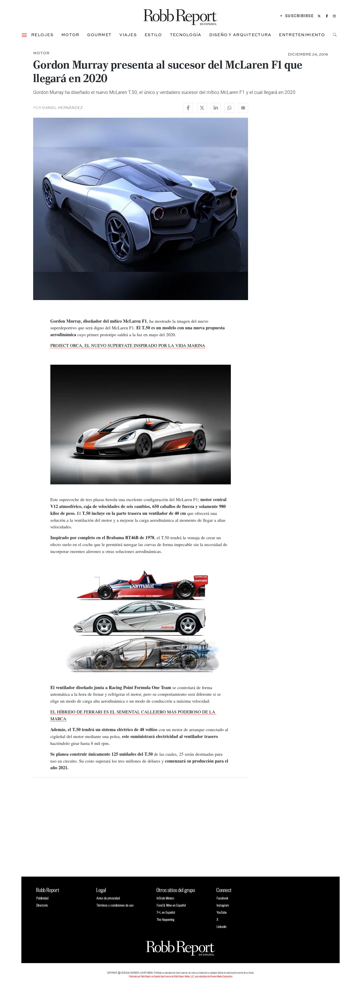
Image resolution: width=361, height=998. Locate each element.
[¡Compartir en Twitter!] (202, 108)
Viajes (128, 34)
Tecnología (185, 34)
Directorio (42, 905)
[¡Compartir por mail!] (243, 108)
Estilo (153, 34)
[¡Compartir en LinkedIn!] (216, 108)
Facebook (222, 898)
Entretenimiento (302, 34)
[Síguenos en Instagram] (334, 16)
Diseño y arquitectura (240, 34)
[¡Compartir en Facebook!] (188, 108)
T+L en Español (166, 912)
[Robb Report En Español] (180, 16)
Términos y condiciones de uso (115, 905)
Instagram (223, 905)
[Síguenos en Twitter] (319, 16)
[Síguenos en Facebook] (327, 16)
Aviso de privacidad (108, 898)
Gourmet (99, 34)
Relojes (42, 34)
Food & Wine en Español (171, 905)
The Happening (165, 919)
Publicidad (42, 898)
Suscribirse (299, 16)
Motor (70, 34)
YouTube (222, 912)
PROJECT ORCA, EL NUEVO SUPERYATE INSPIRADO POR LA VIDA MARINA (127, 345)
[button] (24, 34)
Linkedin (221, 926)
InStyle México (165, 898)
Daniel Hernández (62, 107)
